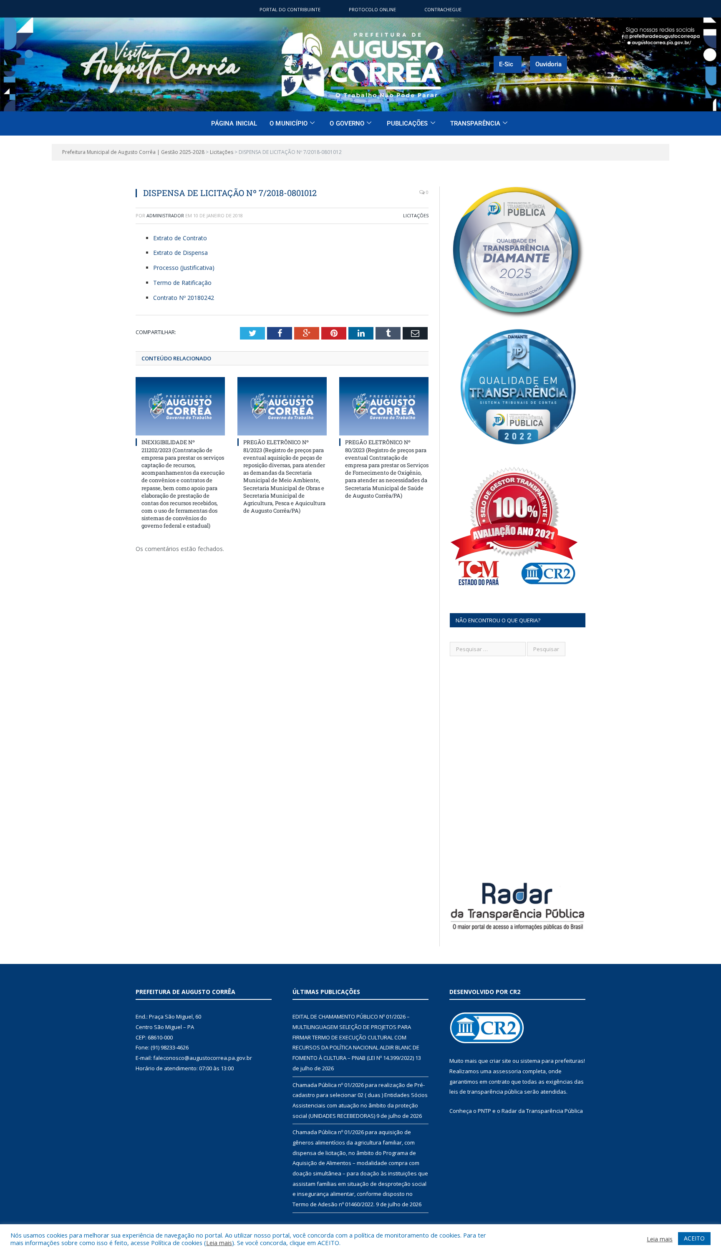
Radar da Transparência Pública (542, 1111)
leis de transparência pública (486, 1091)
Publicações (407, 123)
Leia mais (219, 1242)
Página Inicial (234, 123)
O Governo (347, 123)
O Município (289, 123)
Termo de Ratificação (182, 283)
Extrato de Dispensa (180, 253)
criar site (500, 1060)
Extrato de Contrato (180, 238)
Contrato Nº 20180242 (183, 298)
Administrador (165, 215)
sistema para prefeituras (552, 1060)
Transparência (475, 123)
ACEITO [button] (694, 1238)
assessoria (507, 1071)
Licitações (416, 215)
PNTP (484, 1111)
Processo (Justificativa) (183, 268)
